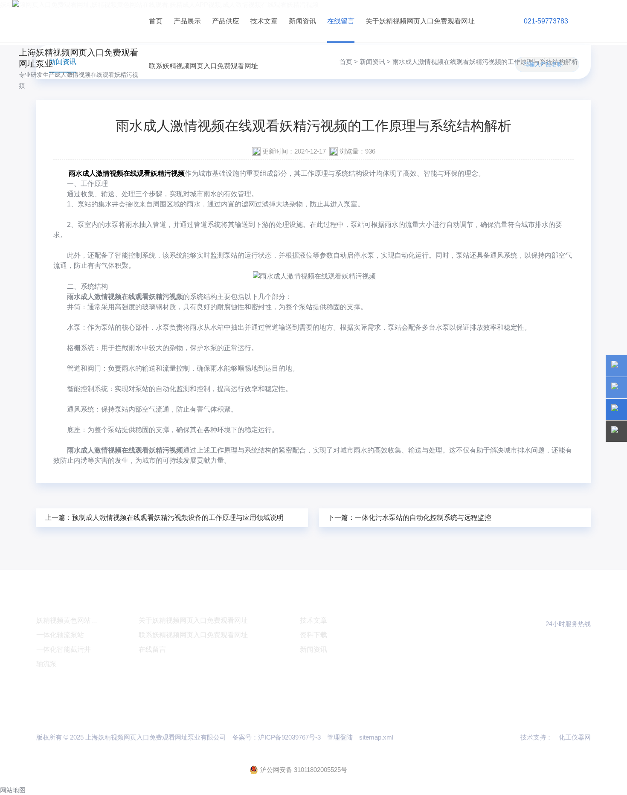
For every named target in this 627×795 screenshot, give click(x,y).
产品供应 (225, 21)
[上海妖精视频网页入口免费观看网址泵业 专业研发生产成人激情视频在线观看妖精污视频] (77, 21)
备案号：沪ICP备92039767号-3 (276, 737)
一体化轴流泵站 (60, 634)
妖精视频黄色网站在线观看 (77, 620)
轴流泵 (46, 663)
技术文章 (264, 21)
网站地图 (13, 790)
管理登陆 (340, 737)
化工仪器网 (575, 737)
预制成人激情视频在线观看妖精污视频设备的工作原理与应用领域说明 (178, 517)
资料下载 (313, 634)
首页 (156, 21)
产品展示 (187, 21)
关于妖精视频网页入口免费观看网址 (420, 21)
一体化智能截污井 (63, 649)
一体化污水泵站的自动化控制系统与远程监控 (423, 517)
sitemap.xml (376, 737)
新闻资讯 (302, 21)
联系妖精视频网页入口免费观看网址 (203, 66)
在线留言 (340, 21)
